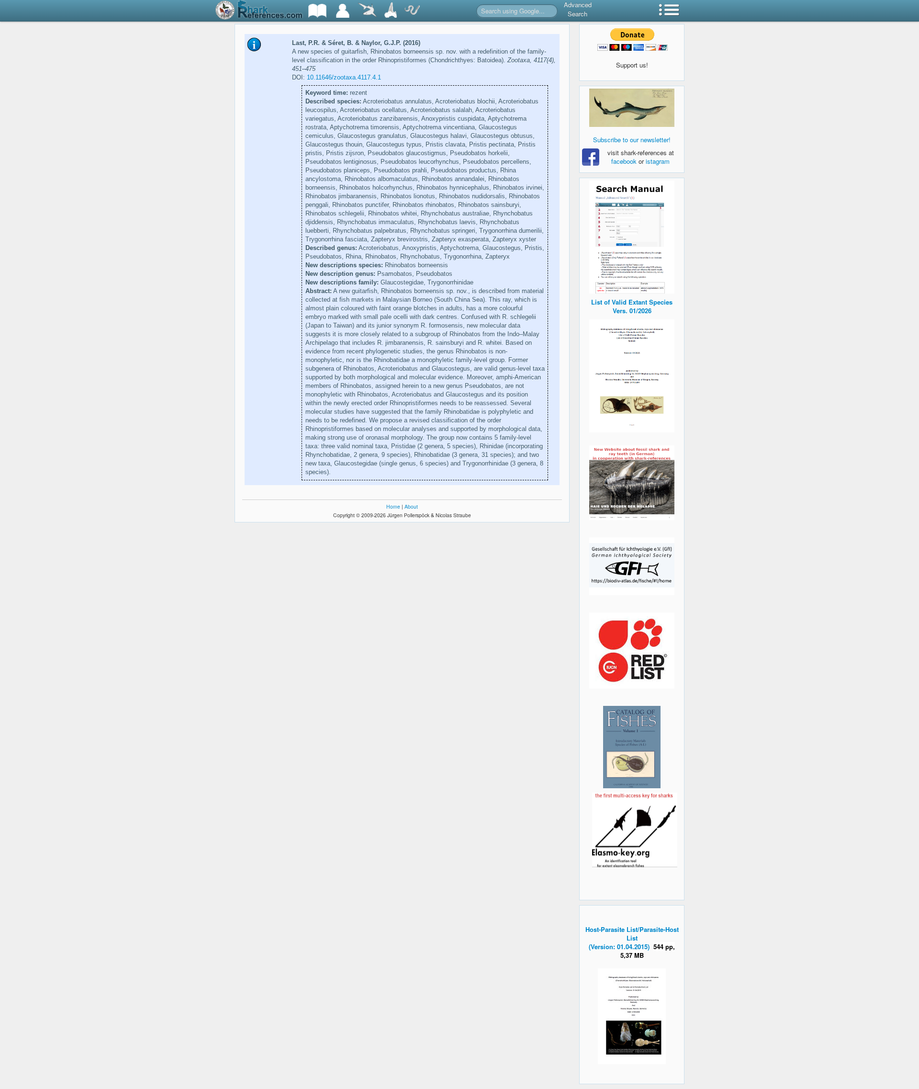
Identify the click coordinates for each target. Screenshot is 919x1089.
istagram (658, 161)
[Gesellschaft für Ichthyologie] (631, 565)
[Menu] (669, 11)
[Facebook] (632, 108)
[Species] (367, 11)
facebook (624, 161)
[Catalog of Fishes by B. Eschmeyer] (632, 747)
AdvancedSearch (578, 9)
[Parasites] (412, 11)
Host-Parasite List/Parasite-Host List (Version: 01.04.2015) (632, 938)
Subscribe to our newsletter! (632, 139)
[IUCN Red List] (632, 651)
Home (393, 506)
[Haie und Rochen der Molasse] (632, 482)
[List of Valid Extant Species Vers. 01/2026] (631, 374)
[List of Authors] (342, 11)
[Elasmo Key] (634, 828)
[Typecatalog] (391, 11)
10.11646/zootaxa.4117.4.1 (344, 77)
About (411, 506)
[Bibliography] (317, 11)
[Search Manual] (631, 235)
